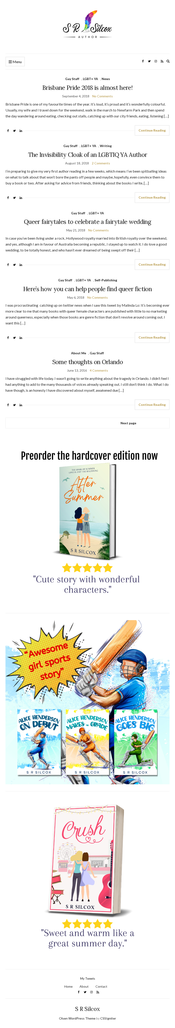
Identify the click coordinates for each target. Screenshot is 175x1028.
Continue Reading (152, 130)
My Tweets (87, 978)
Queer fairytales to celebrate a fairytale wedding (87, 221)
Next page (128, 423)
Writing (106, 146)
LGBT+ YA (90, 79)
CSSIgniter (108, 1018)
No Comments (102, 96)
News (106, 79)
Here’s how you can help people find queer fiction (87, 289)
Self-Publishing (106, 280)
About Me (78, 353)
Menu (17, 62)
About (84, 986)
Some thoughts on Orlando (87, 362)
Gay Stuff (72, 79)
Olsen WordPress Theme (77, 1018)
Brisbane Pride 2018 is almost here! (87, 87)
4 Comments (99, 370)
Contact (101, 986)
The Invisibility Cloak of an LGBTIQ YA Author (87, 154)
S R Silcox (87, 1008)
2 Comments (101, 163)
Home (68, 986)
